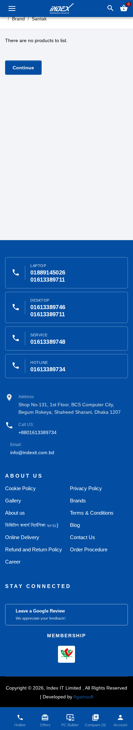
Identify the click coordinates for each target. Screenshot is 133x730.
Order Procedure (88, 549)
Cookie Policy (20, 488)
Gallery (13, 500)
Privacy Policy (86, 488)
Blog (75, 525)
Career (12, 562)
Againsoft (83, 696)
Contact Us (82, 537)
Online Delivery (22, 537)
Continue (23, 67)
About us (15, 513)
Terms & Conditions (92, 513)
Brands (78, 500)
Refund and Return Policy (33, 549)
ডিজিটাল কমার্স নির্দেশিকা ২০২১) (31, 525)
